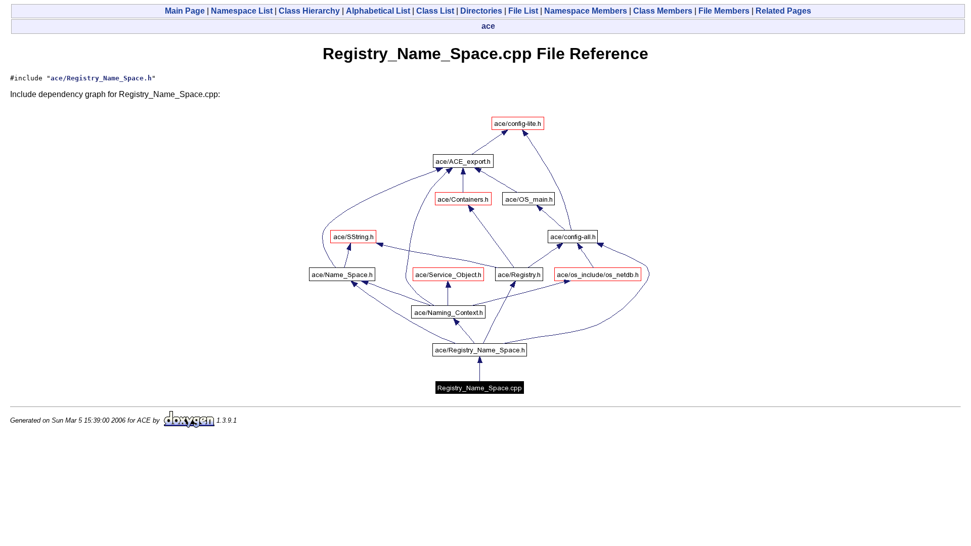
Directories (481, 11)
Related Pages (783, 11)
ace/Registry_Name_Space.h (101, 78)
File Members (723, 11)
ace (488, 26)
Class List (435, 11)
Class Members (662, 11)
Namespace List (242, 11)
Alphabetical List (378, 11)
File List (523, 11)
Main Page (185, 11)
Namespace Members (585, 11)
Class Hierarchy (309, 11)
